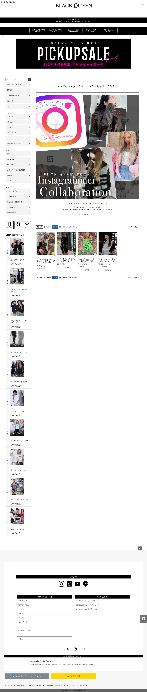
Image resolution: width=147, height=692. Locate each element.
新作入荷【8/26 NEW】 (15, 85)
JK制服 (9, 175)
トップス (10, 116)
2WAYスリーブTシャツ (18, 411)
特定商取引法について (14, 202)
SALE (9, 106)
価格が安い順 (63, 227)
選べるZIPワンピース (17, 260)
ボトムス (10, 122)
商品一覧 (10, 101)
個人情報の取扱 (82, 685)
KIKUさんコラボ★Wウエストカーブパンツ (19, 290)
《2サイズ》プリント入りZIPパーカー (19, 322)
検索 (29, 79)
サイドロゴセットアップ (18, 382)
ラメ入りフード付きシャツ (19, 500)
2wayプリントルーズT (17, 529)
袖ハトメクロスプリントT (19, 470)
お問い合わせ (48, 685)
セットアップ (11, 133)
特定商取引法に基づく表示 (65, 685)
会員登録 (21, 685)
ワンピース (11, 127)
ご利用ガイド (11, 196)
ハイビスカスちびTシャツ (19, 441)
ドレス (9, 181)
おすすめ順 (47, 227)
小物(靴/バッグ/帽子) (14, 143)
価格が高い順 (73, 227)
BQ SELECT (11, 164)
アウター (10, 138)
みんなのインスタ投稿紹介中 (17, 170)
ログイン (143, 4)
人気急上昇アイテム (14, 95)
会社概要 (39, 685)
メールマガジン (12, 207)
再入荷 (9, 90)
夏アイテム (11, 154)
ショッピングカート (14, 191)
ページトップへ (140, 548)
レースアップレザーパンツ (19, 352)
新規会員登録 (11, 213)
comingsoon (11, 159)
